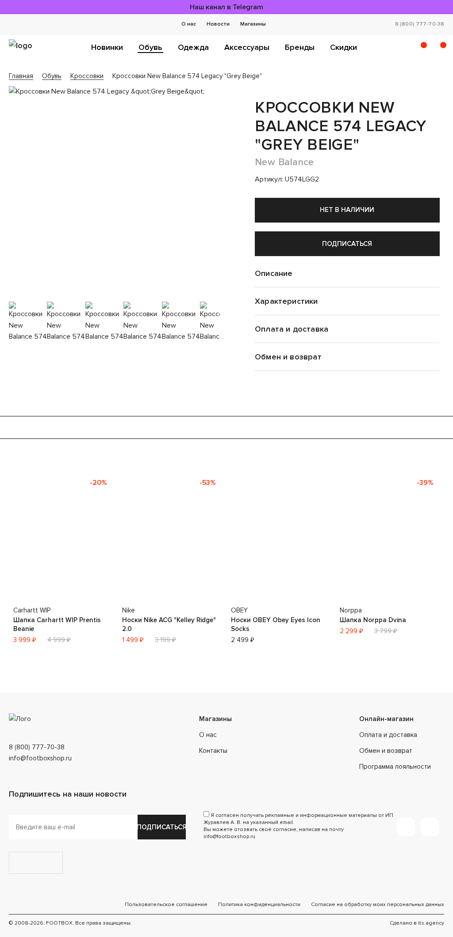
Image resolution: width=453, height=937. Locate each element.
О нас (188, 24)
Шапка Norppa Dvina (373, 620)
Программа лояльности (395, 767)
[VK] (429, 827)
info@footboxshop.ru (40, 758)
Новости (218, 24)
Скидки (343, 47)
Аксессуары (246, 47)
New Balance (284, 162)
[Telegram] (405, 827)
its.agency (431, 923)
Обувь (150, 47)
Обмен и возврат (385, 751)
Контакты (213, 751)
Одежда (193, 47)
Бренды (300, 47)
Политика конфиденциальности (259, 904)
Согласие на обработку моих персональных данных (377, 904)
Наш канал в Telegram (226, 7)
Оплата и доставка (388, 735)
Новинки (107, 47)
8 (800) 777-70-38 (419, 24)
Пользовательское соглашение (166, 904)
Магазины (253, 24)
